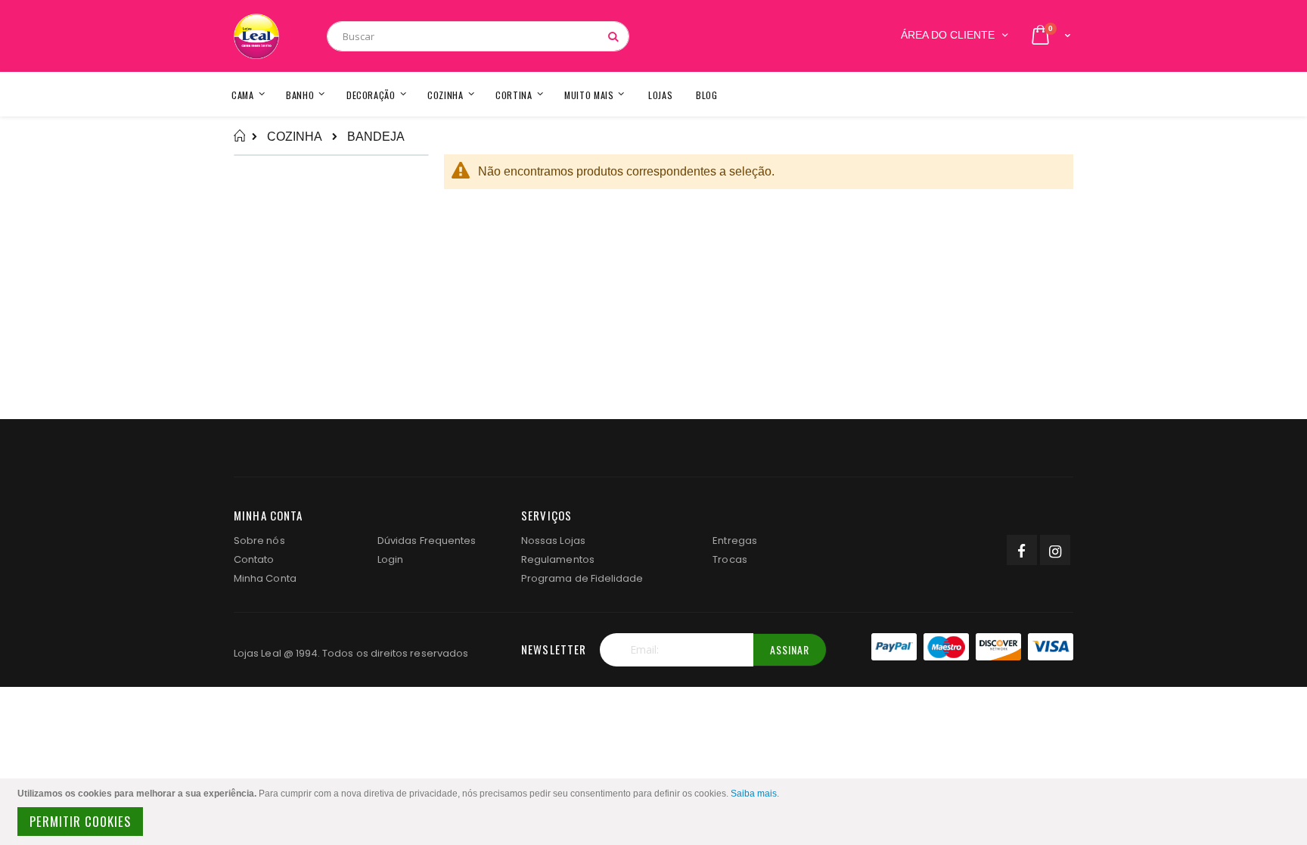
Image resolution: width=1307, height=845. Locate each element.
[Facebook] (1022, 550)
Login (390, 559)
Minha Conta (265, 578)
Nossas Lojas (553, 540)
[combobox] (478, 36)
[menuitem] (707, 94)
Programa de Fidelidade (582, 578)
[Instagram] (1055, 550)
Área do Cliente (948, 35)
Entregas (734, 540)
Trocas (729, 559)
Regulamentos (558, 559)
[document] (655, 812)
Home (239, 136)
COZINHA (294, 137)
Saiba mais (754, 793)
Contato (254, 559)
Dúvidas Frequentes (426, 540)
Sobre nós (259, 540)
